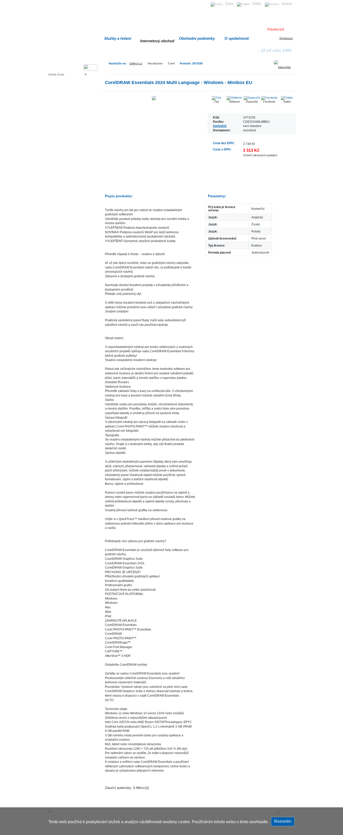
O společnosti (236, 38)
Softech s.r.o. (56, 1)
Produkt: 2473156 (191, 63)
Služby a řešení (117, 38)
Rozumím (282, 821)
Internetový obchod (157, 41)
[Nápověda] (284, 65)
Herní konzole (66, 115)
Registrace (286, 38)
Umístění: (220, 126)
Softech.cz (135, 63)
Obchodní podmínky (197, 38)
